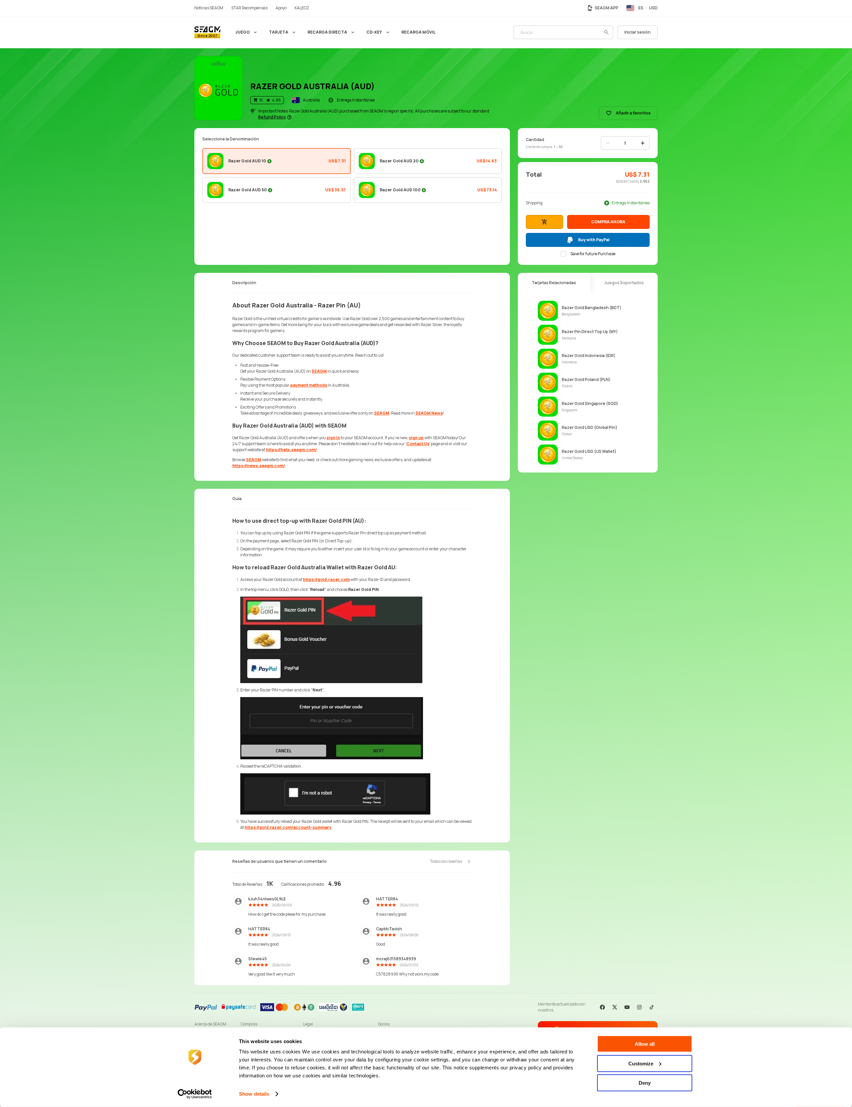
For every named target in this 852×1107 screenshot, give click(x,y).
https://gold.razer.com (326, 579)
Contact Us (417, 444)
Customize (640, 1063)
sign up (416, 438)
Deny (645, 1083)
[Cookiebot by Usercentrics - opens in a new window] (195, 1094)
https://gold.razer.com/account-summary (288, 827)
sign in (333, 438)
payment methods (308, 385)
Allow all (645, 1044)
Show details (254, 1094)
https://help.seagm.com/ (291, 450)
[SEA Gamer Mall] (207, 32)
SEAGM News (429, 413)
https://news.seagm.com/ (258, 465)
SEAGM (319, 371)
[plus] (643, 143)
